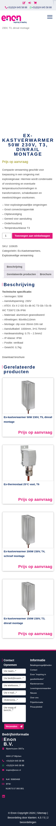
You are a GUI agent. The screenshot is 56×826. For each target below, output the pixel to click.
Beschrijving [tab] (14, 266)
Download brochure (13, 357)
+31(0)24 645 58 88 (17, 7)
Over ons (34, 697)
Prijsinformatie (36, 702)
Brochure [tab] (45, 274)
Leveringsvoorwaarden (40, 688)
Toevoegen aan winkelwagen (32, 235)
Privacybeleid (36, 707)
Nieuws (33, 693)
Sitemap (42, 813)
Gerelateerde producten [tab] (21, 274)
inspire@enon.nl (13, 770)
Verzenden (11, 726)
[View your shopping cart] (35, 2)
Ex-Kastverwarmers (29, 250)
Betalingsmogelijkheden (41, 665)
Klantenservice (37, 683)
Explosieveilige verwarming (17, 255)
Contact (33, 670)
